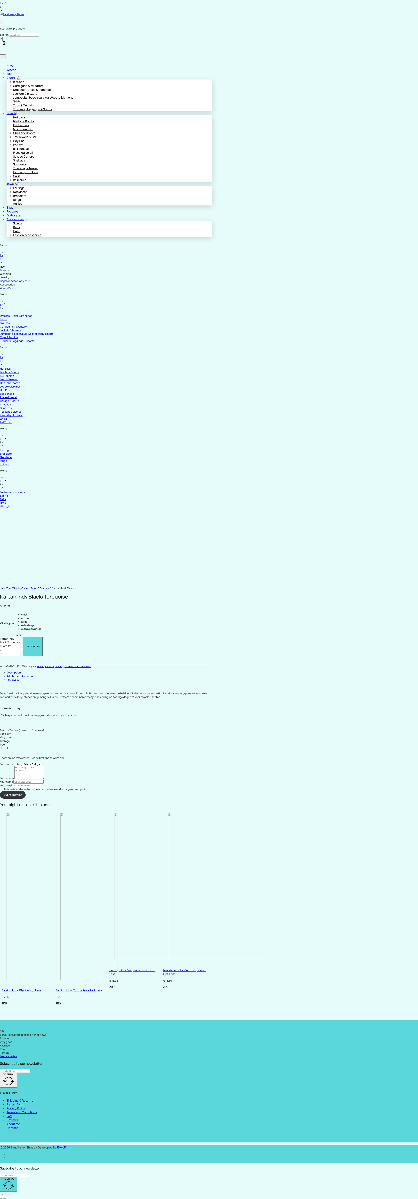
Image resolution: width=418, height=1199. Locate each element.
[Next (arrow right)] (4, 1198)
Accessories (15, 219)
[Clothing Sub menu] (19, 78)
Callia (16, 176)
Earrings (18, 188)
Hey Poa (18, 141)
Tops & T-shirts (23, 105)
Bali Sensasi (21, 149)
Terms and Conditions (22, 1112)
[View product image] (18, 552)
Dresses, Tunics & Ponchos (32, 90)
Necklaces (20, 192)
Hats (16, 231)
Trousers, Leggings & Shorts (32, 109)
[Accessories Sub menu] (25, 219)
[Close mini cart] (3, 56)
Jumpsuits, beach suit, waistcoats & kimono (43, 97)
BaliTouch (19, 180)
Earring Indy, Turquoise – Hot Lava (79, 990)
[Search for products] (1, 22)
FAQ (9, 1116)
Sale (9, 74)
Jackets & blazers (25, 93)
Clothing (12, 78)
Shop (9, 588)
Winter (11, 70)
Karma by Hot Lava (25, 172)
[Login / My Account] (1, 18)
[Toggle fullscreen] (4, 1194)
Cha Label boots (24, 133)
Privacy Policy (16, 1108)
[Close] (1, 252)
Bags (10, 207)
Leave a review (8, 1056)
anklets (4, 464)
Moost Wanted (23, 129)
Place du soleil (23, 152)
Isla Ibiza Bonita (23, 121)
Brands (11, 113)
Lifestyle (5, 506)
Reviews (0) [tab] (14, 679)
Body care (13, 215)
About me (13, 1124)
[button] (105, 6)
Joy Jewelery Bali (25, 137)
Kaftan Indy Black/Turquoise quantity (10, 642)
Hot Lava (19, 117)
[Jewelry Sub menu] (18, 184)
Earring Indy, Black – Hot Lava (21, 990)
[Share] (7, 1194)
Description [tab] (14, 672)
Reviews (12, 1120)
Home (3, 588)
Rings (17, 200)
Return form (15, 1104)
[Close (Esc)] (10, 1194)
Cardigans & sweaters (28, 86)
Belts (16, 227)
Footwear (13, 211)
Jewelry (12, 184)
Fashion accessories (27, 235)
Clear (18, 635)
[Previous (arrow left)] (1, 1198)
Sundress (19, 164)
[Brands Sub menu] (17, 113)
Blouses (18, 82)
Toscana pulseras (25, 168)
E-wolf (61, 1147)
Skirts (17, 101)
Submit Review (13, 795)
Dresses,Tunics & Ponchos (16, 316)
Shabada (19, 160)
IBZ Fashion (21, 125)
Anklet (17, 203)
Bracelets (19, 196)
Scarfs (17, 223)
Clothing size (7, 623)
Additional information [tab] (20, 676)
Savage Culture (23, 156)
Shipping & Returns (20, 1100)
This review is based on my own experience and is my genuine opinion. (46, 789)
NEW (10, 66)
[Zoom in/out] (1, 1194)
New (2, 266)
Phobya (18, 145)
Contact (12, 1128)
